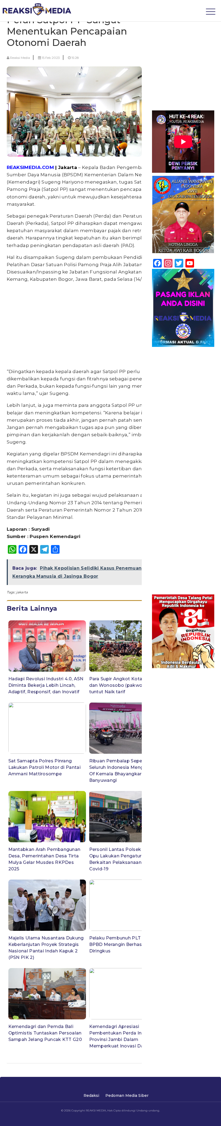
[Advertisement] (87, 325)
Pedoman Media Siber (127, 1095)
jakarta (22, 592)
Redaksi (91, 1095)
